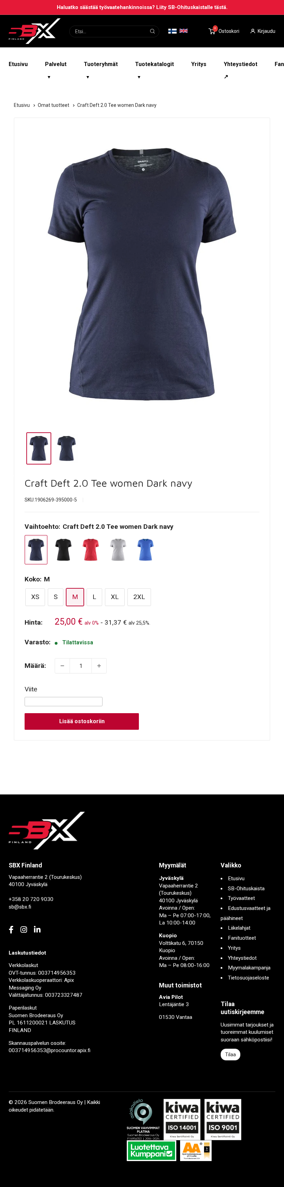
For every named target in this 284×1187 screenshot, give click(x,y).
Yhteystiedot (242, 958)
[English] (183, 31)
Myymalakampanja (249, 968)
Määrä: (35, 666)
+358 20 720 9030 (31, 899)
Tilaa (230, 1054)
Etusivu (18, 64)
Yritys (198, 64)
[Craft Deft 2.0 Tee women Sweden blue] (145, 549)
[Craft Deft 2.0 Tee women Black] (63, 549)
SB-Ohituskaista (246, 888)
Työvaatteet (241, 898)
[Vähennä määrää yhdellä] (62, 666)
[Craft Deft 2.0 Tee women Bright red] (91, 549)
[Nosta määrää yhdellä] (99, 666)
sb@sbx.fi (20, 907)
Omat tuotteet (54, 105)
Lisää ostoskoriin (82, 721)
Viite (31, 689)
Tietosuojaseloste (248, 978)
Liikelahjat (239, 928)
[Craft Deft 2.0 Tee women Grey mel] (118, 549)
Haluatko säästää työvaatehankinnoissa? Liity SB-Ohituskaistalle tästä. (142, 7)
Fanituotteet (242, 938)
